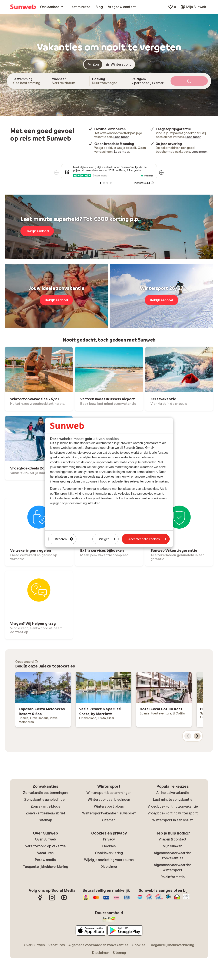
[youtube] (64, 900)
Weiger (104, 539)
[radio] (93, 64)
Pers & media (45, 860)
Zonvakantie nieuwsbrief (45, 813)
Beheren (61, 539)
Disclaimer (109, 866)
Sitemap (45, 820)
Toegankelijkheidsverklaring (45, 866)
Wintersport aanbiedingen (109, 799)
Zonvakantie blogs (45, 806)
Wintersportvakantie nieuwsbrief (109, 813)
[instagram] (52, 900)
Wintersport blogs (109, 806)
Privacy (109, 839)
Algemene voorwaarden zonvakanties (98, 945)
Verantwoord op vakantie (45, 846)
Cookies (109, 846)
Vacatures (45, 853)
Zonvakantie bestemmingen (45, 792)
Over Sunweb (45, 839)
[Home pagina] (23, 6)
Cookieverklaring (109, 853)
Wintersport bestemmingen (108, 792)
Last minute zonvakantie (172, 799)
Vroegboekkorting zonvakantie (173, 806)
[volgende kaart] (197, 736)
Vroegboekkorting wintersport (173, 813)
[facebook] (40, 900)
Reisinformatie (173, 877)
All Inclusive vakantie (172, 792)
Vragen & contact (172, 839)
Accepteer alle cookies (144, 539)
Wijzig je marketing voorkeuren (109, 860)
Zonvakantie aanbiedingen (45, 799)
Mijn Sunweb (172, 846)
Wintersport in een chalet (172, 820)
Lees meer (121, 137)
